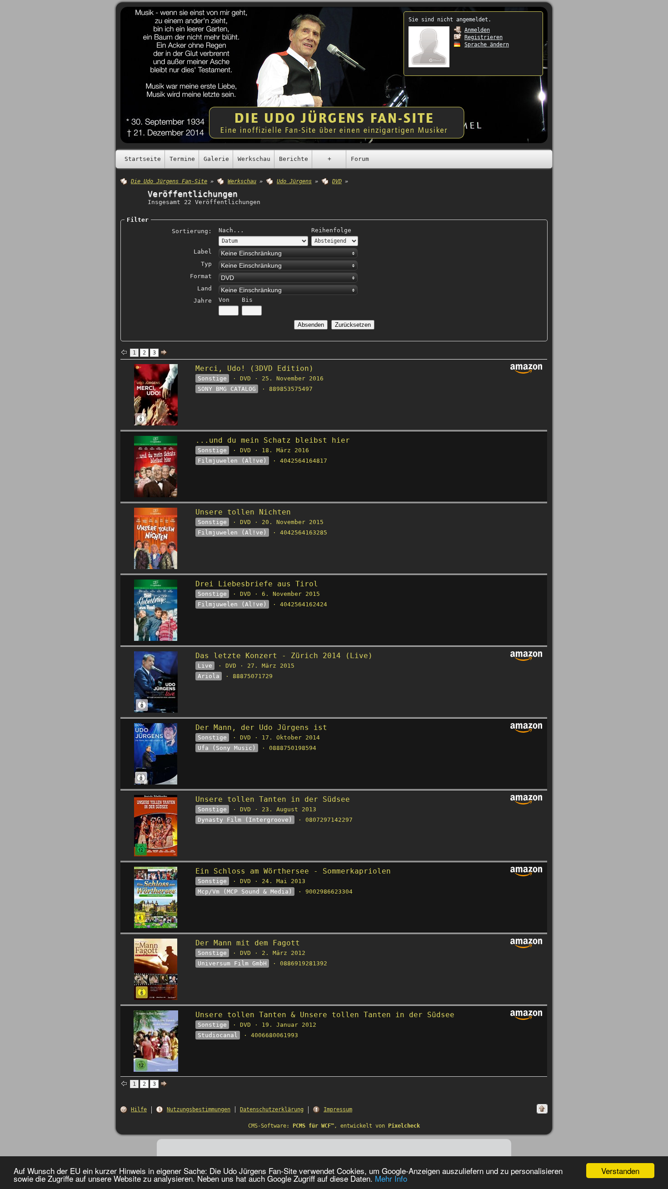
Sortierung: (192, 231)
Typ (206, 263)
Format (201, 276)
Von (224, 299)
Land (204, 288)
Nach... (231, 230)
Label (203, 251)
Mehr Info (391, 1178)
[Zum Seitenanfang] (542, 1108)
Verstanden (620, 1170)
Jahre (203, 300)
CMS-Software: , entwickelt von (334, 1126)
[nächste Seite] (164, 352)
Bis (247, 299)
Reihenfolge (331, 230)
